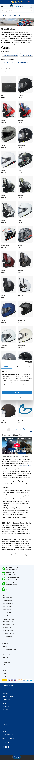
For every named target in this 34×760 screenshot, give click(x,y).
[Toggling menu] (2, 6)
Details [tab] (17, 366)
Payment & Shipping (8, 690)
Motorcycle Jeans (7, 627)
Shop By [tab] (16, 757)
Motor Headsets (7, 652)
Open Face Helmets (8, 603)
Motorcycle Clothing (8, 619)
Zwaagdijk (5, 717)
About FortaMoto (8, 722)
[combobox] (17, 10)
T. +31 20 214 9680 (8, 734)
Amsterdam (6, 706)
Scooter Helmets (7, 600)
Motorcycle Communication (10, 649)
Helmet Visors (6, 646)
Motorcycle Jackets (8, 621)
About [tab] (28, 366)
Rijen (4, 715)
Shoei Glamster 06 (9, 63)
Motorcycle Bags (7, 654)
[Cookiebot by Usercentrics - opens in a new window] (25, 362)
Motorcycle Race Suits (9, 633)
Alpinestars (6, 667)
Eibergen (5, 709)
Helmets (5, 595)
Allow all (17, 392)
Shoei (4, 676)
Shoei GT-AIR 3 (22, 63)
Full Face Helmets (7, 606)
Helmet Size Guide (8, 696)
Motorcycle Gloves (8, 630)
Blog (4, 727)
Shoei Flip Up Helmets (28, 55)
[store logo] (17, 6)
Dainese (5, 670)
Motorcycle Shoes (8, 639)
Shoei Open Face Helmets (11, 55)
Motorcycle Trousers (8, 624)
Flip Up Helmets (7, 609)
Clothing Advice (7, 699)
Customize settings (16, 397)
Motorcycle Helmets (8, 597)
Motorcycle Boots (7, 636)
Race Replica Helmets (8, 615)
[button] (30, 2)
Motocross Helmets (8, 612)
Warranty (5, 693)
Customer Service (8, 685)
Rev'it (4, 673)
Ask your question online (9, 742)
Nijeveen (5, 712)
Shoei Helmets (17, 15)
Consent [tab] (6, 366)
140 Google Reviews (18, 2)
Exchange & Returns (8, 688)
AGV (4, 665)
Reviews (5, 724)
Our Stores (6, 703)
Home (2, 15)
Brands (9, 15)
